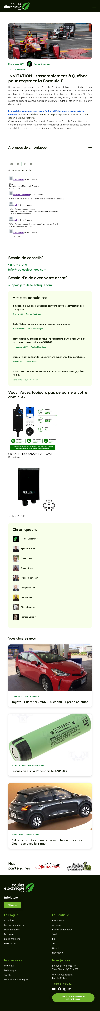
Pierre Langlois (28, 607)
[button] (94, 6)
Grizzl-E (56, 948)
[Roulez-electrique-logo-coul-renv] (17, 6)
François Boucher (29, 578)
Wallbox (56, 934)
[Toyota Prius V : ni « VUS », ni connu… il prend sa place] (50, 675)
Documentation (12, 929)
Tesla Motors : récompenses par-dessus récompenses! (41, 324)
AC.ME (7, 974)
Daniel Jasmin (27, 558)
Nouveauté (57, 952)
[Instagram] (64, 989)
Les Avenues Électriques (16, 979)
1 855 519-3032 (18, 265)
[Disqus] (50, 206)
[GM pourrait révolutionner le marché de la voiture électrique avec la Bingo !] (50, 816)
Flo (53, 938)
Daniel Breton (32, 362)
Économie (9, 934)
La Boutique (10, 970)
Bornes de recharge (14, 925)
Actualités (9, 920)
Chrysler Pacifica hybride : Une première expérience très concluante (49, 357)
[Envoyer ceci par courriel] (11, 164)
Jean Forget (27, 597)
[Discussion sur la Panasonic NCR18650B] (50, 745)
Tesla (54, 943)
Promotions (58, 920)
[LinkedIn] (70, 988)
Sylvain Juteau (31, 380)
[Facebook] (59, 988)
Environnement (12, 938)
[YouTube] (53, 988)
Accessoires (58, 925)
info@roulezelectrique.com (27, 269)
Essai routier (10, 943)
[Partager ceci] (18, 164)
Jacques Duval (28, 587)
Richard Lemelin (28, 617)
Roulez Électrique (42, 64)
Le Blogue (9, 965)
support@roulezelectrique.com (30, 285)
